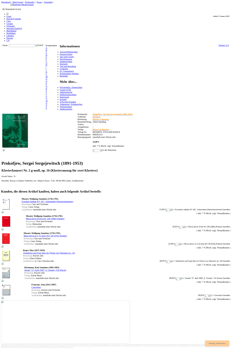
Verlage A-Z (223, 45)
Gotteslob (64, 69)
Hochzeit (63, 64)
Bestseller (64, 76)
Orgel (8, 16)
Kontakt (63, 99)
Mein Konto (17, 2)
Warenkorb (5, 2)
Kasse (39, 2)
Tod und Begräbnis (68, 66)
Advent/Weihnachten (69, 52)
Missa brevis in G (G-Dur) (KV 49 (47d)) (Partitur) (45, 236)
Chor (8, 21)
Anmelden (48, 2)
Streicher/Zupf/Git (14, 28)
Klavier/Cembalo (13, 19)
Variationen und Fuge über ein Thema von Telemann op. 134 (49, 253)
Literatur (10, 36)
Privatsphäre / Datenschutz (71, 87)
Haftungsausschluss (68, 95)
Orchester (10, 26)
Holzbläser (11, 33)
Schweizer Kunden (68, 102)
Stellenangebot (66, 109)
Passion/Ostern (66, 54)
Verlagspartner (66, 107)
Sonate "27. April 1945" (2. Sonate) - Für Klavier (45, 270)
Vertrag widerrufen (217, 343)
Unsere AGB (65, 90)
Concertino (36, 287)
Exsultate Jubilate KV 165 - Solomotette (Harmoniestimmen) (47, 201)
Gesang (9, 24)
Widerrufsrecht (66, 92)
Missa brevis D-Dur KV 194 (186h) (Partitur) (45, 219)
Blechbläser (11, 31)
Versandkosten (118, 146)
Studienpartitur (66, 61)
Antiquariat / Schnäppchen (71, 104)
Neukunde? (30, 2)
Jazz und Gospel (67, 57)
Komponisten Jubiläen (69, 73)
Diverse (9, 38)
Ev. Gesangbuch (67, 71)
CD (8, 40)
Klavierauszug (66, 59)
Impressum (64, 97)
